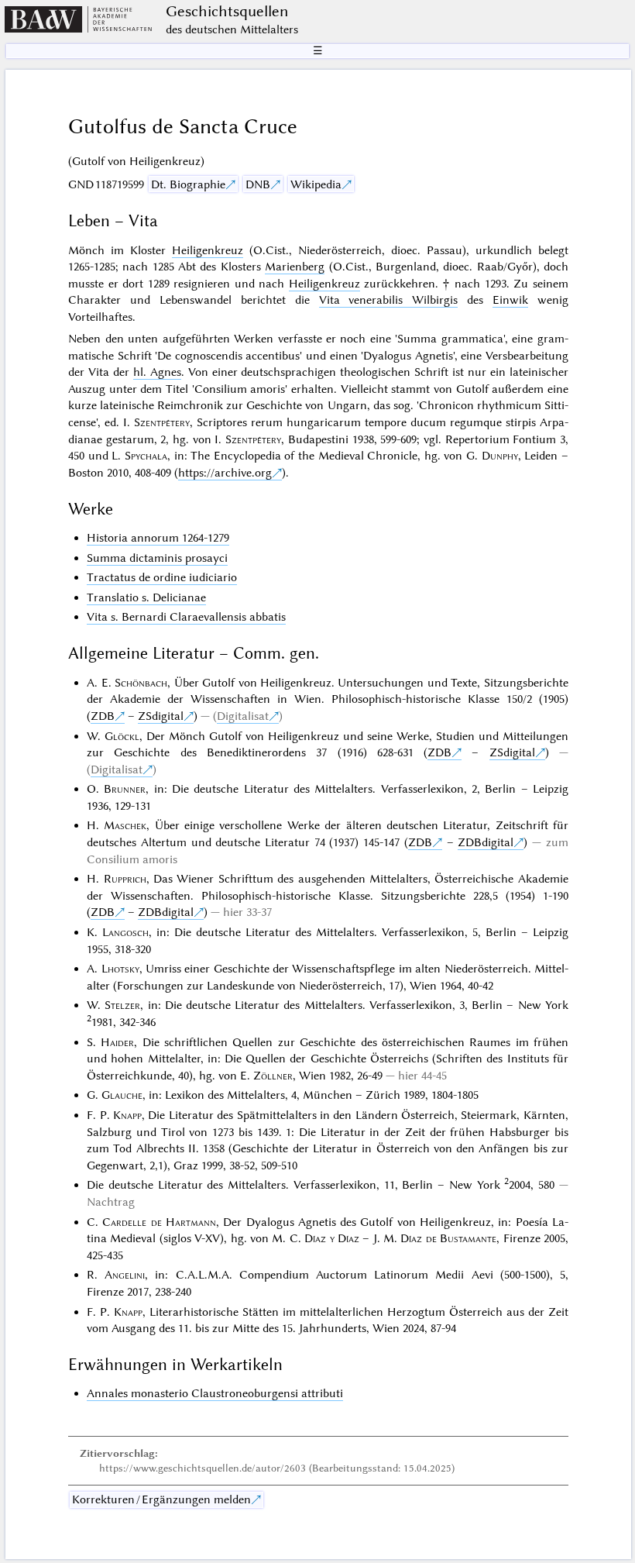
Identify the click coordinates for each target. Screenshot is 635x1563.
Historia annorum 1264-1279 (158, 538)
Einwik (510, 300)
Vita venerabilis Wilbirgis (388, 300)
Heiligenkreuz (207, 250)
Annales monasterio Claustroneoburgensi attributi (215, 1393)
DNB (257, 184)
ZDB (103, 716)
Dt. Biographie (188, 184)
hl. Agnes (157, 372)
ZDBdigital (485, 842)
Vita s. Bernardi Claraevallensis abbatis (186, 617)
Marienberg (294, 267)
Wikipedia (316, 184)
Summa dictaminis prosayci (157, 558)
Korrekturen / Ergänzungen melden (161, 1499)
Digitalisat (243, 716)
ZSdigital (161, 716)
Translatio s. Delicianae (146, 597)
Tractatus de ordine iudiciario (162, 577)
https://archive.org (225, 473)
